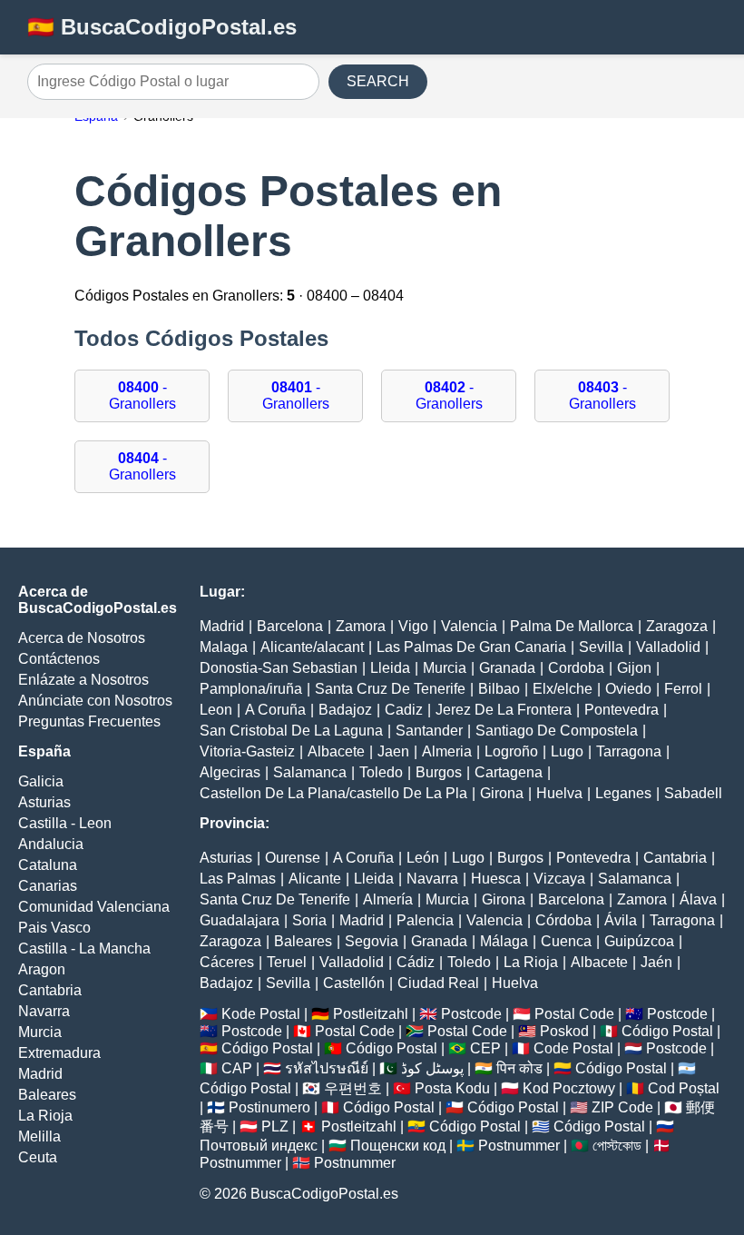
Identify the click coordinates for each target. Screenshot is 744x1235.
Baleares (47, 1094)
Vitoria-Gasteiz (247, 751)
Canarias (47, 886)
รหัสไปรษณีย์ (326, 1068)
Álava (698, 899)
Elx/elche (562, 689)
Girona (502, 793)
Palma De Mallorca (571, 626)
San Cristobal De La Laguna (291, 730)
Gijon (634, 668)
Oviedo (628, 689)
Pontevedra (621, 709)
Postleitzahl (370, 1014)
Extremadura (59, 1053)
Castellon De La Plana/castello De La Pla (333, 793)
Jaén (656, 962)
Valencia (469, 626)
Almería (388, 899)
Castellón (354, 983)
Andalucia (50, 844)
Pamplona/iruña (251, 689)
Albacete (336, 751)
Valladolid (668, 647)
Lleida (390, 668)
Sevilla (601, 647)
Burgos (439, 772)
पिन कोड (519, 1068)
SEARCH (378, 81)
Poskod (564, 1031)
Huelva (559, 793)
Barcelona (290, 626)
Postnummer (519, 1145)
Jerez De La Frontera (504, 709)
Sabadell (693, 793)
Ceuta (37, 1157)
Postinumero (269, 1107)
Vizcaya (559, 878)
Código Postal (667, 1031)
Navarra (44, 1011)
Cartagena (509, 772)
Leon (216, 709)
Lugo (567, 751)
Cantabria (50, 990)
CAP (236, 1068)
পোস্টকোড (616, 1145)
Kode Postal (260, 1014)
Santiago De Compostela (556, 730)
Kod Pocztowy (569, 1088)
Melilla (39, 1136)
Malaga (224, 647)
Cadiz (404, 709)
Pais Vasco (54, 927)
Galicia (41, 781)
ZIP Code (622, 1107)
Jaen (393, 751)
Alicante (315, 878)
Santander (429, 730)
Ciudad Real (438, 983)
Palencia (425, 920)
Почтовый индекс (259, 1145)
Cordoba (576, 668)
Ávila (620, 920)
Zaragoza (677, 626)
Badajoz (345, 709)
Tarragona (628, 751)
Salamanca (310, 772)
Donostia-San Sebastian (278, 668)
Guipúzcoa (639, 941)
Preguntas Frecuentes (89, 721)
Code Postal (573, 1048)
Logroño (511, 751)
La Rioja (45, 1115)
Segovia (371, 941)
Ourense (292, 857)
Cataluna (47, 865)
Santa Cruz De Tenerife (390, 689)
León (422, 857)
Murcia (40, 1032)
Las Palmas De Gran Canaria (471, 647)
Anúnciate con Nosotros (95, 700)
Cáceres (227, 962)
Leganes (623, 793)
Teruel (287, 962)
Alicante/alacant (312, 647)
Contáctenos (59, 659)
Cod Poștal (684, 1088)
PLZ (275, 1126)
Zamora (361, 626)
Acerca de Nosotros (81, 638)
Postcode (471, 1014)
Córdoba (563, 920)
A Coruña (275, 709)
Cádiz (415, 962)
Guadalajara (239, 920)
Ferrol (683, 689)
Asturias (44, 802)
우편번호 (353, 1088)
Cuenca (566, 941)
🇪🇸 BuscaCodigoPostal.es (162, 27)
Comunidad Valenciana (94, 906)
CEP (485, 1048)
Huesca (496, 878)
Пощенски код (397, 1145)
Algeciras (230, 772)
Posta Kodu (452, 1088)
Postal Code (574, 1014)
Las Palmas (238, 878)
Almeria (447, 751)
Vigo (413, 626)
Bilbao (499, 689)
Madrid (40, 1074)
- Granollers (142, 395)
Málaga (504, 941)
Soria (309, 920)
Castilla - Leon (65, 823)
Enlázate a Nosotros (83, 679)
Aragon (41, 969)
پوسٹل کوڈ (432, 1068)
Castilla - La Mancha (84, 948)
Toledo (381, 772)
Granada (507, 668)
